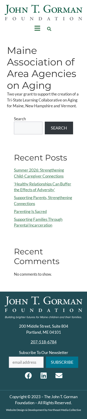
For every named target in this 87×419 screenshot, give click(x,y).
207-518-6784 (44, 341)
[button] (49, 29)
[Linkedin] (43, 375)
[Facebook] (28, 375)
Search (20, 118)
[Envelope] (59, 375)
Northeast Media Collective (64, 410)
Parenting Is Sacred (30, 211)
